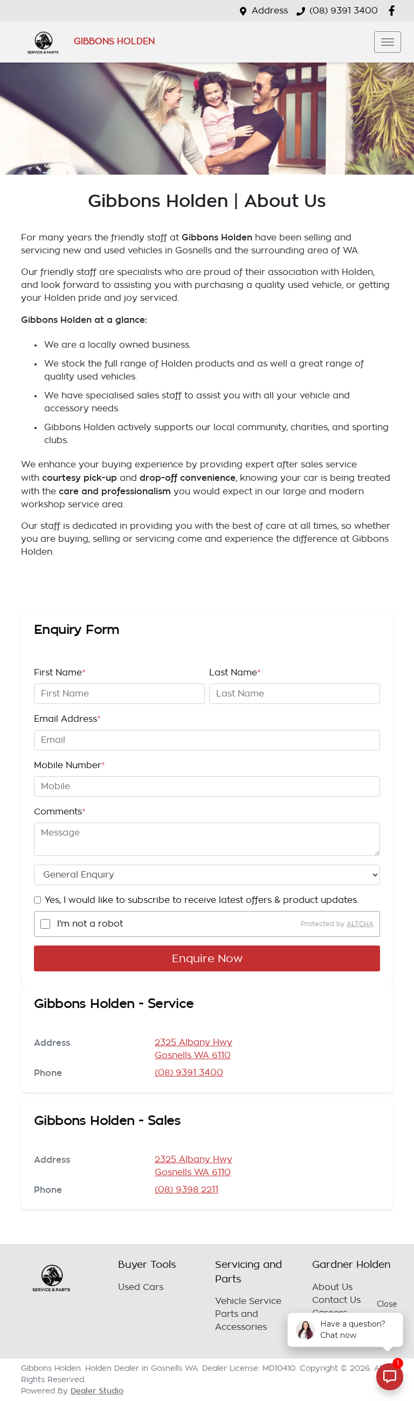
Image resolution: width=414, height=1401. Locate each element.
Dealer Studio (97, 1390)
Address (270, 10)
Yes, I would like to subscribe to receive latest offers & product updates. (201, 900)
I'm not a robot (90, 924)
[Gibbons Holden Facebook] (394, 10)
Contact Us (336, 1300)
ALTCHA (360, 924)
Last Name (235, 672)
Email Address (67, 719)
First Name (60, 672)
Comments (60, 812)
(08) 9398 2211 (186, 1189)
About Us (332, 1287)
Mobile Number (69, 765)
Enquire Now (207, 958)
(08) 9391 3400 (343, 10)
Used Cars (140, 1287)
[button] (387, 42)
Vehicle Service (248, 1301)
